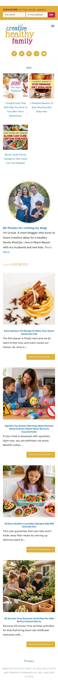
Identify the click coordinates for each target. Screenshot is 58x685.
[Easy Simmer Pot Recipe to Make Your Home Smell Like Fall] (29, 299)
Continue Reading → (40, 357)
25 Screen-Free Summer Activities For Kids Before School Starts (29, 620)
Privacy (29, 661)
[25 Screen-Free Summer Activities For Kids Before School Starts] (29, 587)
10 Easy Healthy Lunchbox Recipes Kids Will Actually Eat (29, 525)
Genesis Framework (21, 672)
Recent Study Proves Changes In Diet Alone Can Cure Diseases (15, 159)
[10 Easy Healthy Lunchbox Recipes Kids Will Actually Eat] (29, 492)
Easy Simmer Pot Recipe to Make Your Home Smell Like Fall (29, 332)
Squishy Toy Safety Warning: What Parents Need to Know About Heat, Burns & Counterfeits (29, 428)
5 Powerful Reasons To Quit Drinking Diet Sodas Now (41, 108)
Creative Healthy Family (21, 35)
